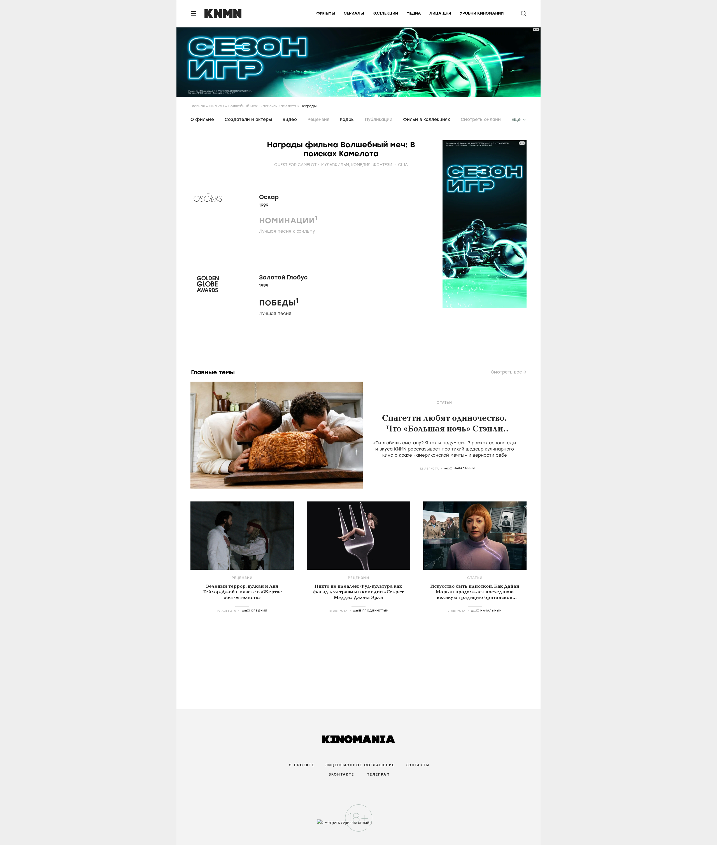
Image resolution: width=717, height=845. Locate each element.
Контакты (417, 765)
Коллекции (385, 13)
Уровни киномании (482, 13)
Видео (290, 119)
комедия (361, 164)
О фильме (202, 119)
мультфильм (335, 164)
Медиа (413, 13)
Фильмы (325, 13)
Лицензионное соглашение (360, 765)
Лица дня (440, 13)
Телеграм (378, 774)
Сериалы (354, 13)
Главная (197, 106)
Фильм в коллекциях (426, 119)
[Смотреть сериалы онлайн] (358, 825)
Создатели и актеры (248, 119)
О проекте (301, 765)
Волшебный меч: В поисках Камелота (262, 106)
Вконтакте (341, 774)
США (403, 164)
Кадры (347, 119)
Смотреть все (506, 372)
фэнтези (382, 164)
